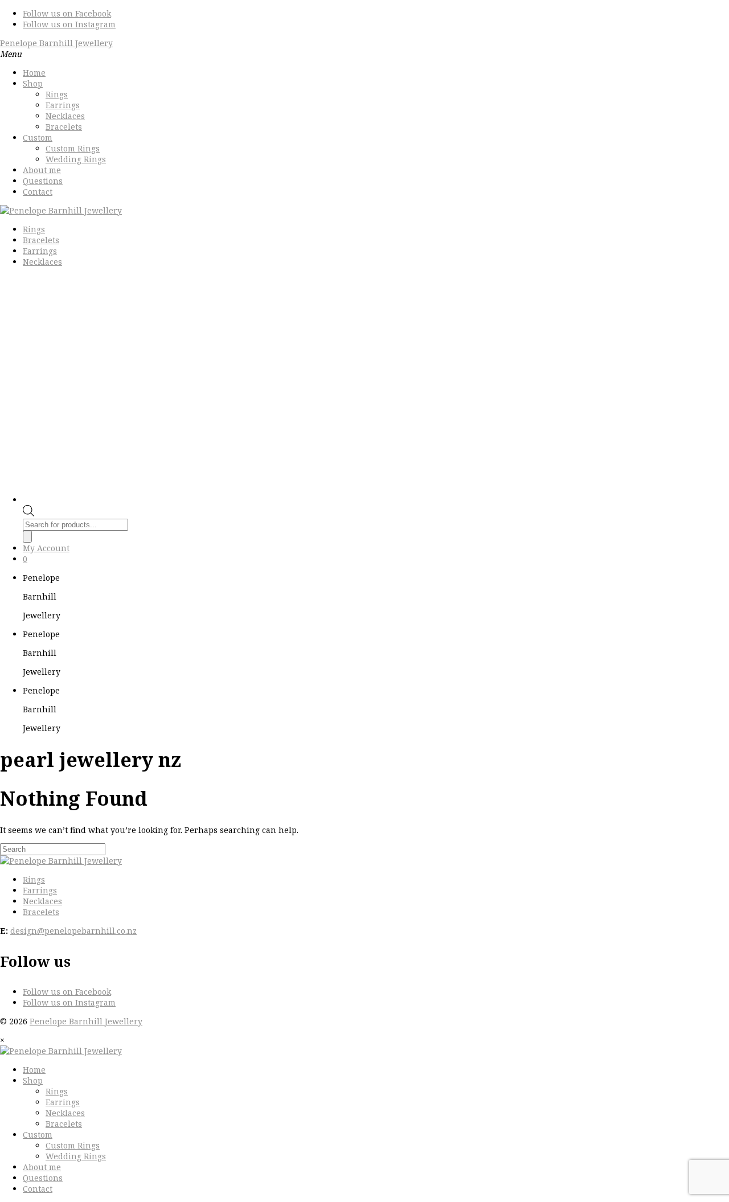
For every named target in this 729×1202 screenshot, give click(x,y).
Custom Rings (73, 148)
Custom (37, 137)
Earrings (63, 105)
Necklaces (65, 115)
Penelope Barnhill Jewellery (56, 43)
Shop (33, 83)
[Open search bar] (28, 513)
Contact (37, 191)
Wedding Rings (76, 159)
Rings (57, 94)
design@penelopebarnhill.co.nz (73, 930)
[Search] (27, 537)
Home (34, 72)
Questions (43, 180)
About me (42, 170)
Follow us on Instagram (69, 24)
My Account (46, 548)
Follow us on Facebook (67, 13)
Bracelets (64, 126)
